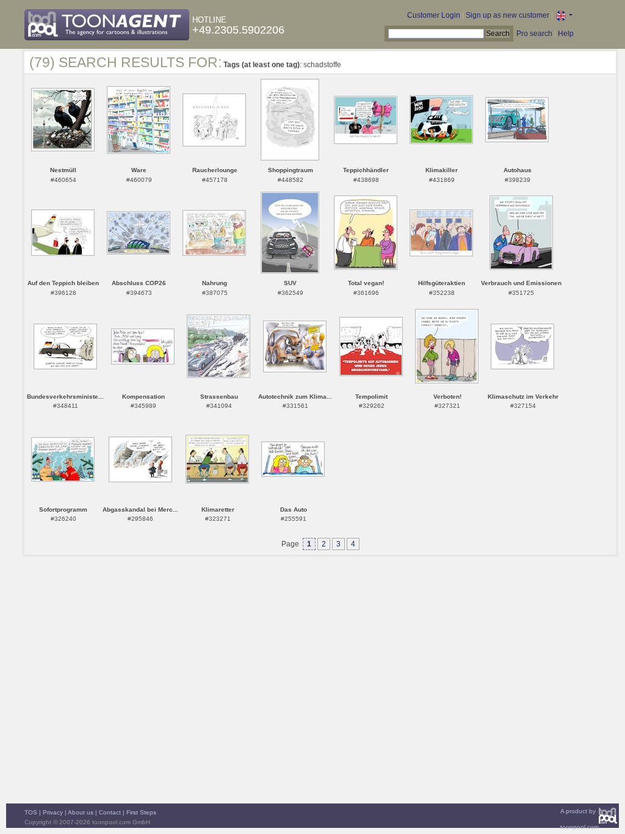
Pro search (534, 33)
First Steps (141, 812)
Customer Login (433, 15)
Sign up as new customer (507, 15)
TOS (30, 812)
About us (80, 812)
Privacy (53, 812)
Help (566, 33)
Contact (110, 812)
